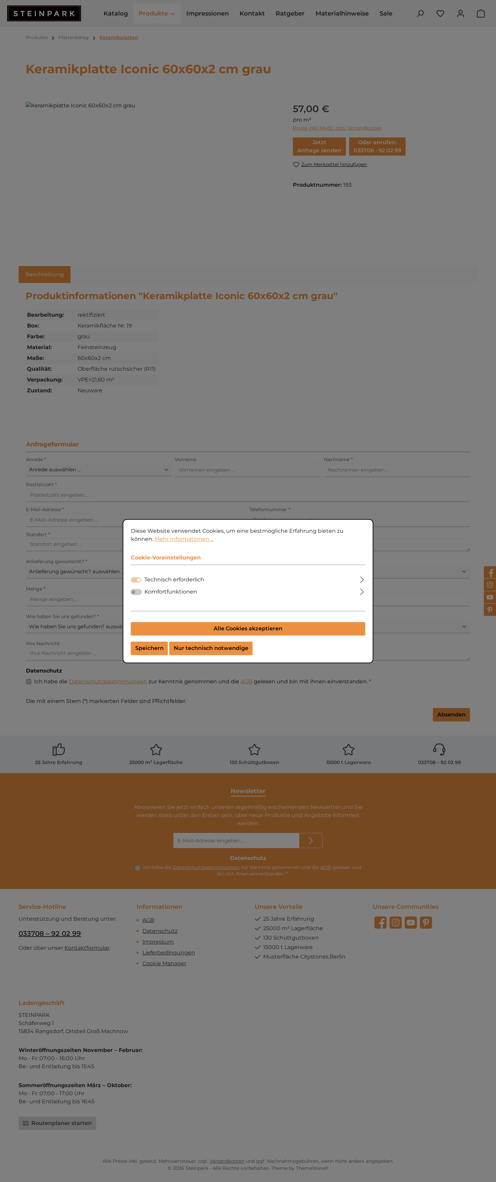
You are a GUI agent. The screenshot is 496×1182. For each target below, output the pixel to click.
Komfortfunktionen (170, 591)
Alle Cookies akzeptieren (248, 628)
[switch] (136, 592)
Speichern (149, 648)
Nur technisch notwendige (211, 648)
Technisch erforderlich (174, 579)
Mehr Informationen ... (184, 539)
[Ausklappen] (362, 578)
